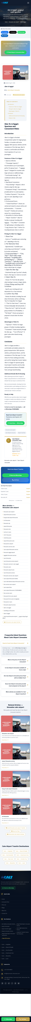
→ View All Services (5, 938)
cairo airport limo (8, 587)
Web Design (16, 992)
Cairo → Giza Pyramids (7, 855)
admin (26, 990)
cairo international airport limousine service (14, 581)
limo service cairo (8, 593)
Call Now (16, 480)
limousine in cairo (8, 602)
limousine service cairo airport (11, 576)
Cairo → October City (22, 859)
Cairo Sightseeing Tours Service (22, 929)
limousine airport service (10, 605)
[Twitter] (8, 983)
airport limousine (8, 526)
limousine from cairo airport (10, 596)
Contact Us (4, 913)
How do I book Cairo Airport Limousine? (13, 643)
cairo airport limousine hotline (11, 578)
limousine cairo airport (14, 22)
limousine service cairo (9, 546)
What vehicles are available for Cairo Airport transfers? (16, 693)
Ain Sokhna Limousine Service (8, 924)
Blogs (3, 908)
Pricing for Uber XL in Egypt (15, 109)
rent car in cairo (7, 532)
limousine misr (7, 529)
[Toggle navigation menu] (28, 3)
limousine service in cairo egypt (11, 564)
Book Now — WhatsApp (16, 423)
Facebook (5, 32)
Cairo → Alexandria (10, 863)
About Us (4, 910)
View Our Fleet (16, 831)
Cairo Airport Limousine (11, 433)
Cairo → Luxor (21, 863)
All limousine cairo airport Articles (12, 622)
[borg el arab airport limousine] (15, 779)
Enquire (28, 488)
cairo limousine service (9, 573)
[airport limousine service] (15, 751)
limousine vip (7, 523)
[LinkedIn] (2, 983)
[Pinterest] (15, 983)
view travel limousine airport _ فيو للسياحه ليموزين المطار (15, 617)
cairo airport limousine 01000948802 (13, 590)
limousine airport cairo (9, 570)
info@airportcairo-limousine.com (12, 973)
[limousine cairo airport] (15, 724)
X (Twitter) (13, 32)
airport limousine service (10, 514)
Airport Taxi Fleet (21, 433)
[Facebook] (12, 983)
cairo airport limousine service (11, 549)
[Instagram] (5, 983)
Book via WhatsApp (16, 475)
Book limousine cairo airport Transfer (16, 828)
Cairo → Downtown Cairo (23, 855)
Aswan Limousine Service (7, 931)
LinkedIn (5, 36)
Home (6, 22)
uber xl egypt (7, 613)
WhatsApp (22, 32)
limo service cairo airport (9, 584)
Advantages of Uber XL (14, 111)
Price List (4, 905)
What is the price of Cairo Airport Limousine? (17, 661)
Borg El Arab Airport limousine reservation (8, 934)
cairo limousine (7, 558)
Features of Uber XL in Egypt (15, 107)
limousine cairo (7, 567)
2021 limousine (7, 535)
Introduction (11, 104)
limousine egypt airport (9, 552)
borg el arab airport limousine (11, 517)
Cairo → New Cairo (8, 859)
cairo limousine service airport (11, 561)
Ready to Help (12, 118)
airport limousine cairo (9, 541)
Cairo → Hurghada (8, 851)
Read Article (4, 740)
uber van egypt (7, 608)
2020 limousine (7, 538)
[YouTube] (18, 983)
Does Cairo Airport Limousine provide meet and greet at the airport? (15, 685)
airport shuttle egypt (6, 929)
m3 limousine (7, 520)
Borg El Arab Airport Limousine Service (23, 925)
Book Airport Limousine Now (16, 52)
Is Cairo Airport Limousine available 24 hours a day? (15, 669)
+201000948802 (8, 969)
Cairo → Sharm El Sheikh (21, 851)
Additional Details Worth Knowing (16, 116)
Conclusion (10, 113)
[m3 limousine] (15, 807)
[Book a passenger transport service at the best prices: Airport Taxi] (15, 877)
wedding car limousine (9, 610)
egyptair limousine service (10, 555)
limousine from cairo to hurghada (11, 599)
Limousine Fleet (5, 902)
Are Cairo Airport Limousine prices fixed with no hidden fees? (15, 677)
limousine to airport (8, 544)
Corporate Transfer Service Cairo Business (23, 933)
